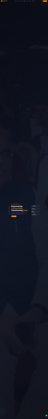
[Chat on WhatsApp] (46, 415)
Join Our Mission (14, 216)
